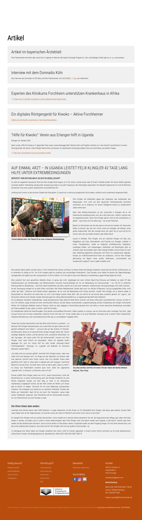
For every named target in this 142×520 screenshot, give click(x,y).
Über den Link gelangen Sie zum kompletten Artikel (32, 153)
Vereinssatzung (45, 471)
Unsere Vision (13, 474)
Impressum (44, 474)
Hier (74, 78)
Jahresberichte (45, 467)
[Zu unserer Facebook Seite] (75, 479)
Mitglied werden (13, 467)
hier (113, 57)
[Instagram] (80, 479)
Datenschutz (44, 478)
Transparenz (12, 478)
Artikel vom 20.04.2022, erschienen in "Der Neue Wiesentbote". (34, 120)
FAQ (41, 482)
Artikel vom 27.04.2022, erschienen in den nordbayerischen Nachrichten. (40, 99)
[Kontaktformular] (85, 479)
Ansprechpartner (14, 471)
